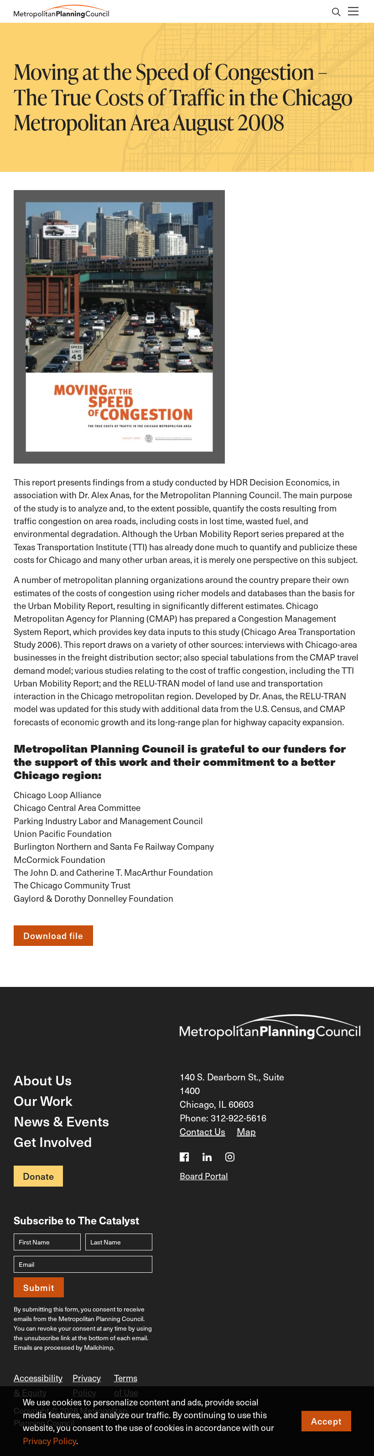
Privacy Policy (49, 1440)
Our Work (43, 1100)
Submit (38, 1287)
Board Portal (204, 1175)
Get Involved (53, 1141)
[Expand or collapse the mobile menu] (353, 11)
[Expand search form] (336, 13)
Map (246, 1131)
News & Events (61, 1120)
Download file (53, 935)
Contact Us (202, 1131)
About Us (43, 1079)
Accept (326, 1421)
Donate (38, 1176)
